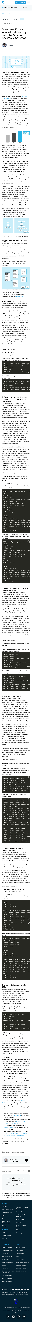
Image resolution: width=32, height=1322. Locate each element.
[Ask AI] (12, 23)
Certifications (20, 1259)
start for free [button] (20, 2)
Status (3, 1238)
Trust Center (5, 1259)
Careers (4, 1253)
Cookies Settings (6, 1310)
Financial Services (21, 1212)
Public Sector (19, 1222)
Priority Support (6, 1235)
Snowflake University (22, 1262)
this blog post (19, 296)
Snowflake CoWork (7, 1209)
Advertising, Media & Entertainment (22, 1208)
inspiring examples (9, 1127)
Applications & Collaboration (6, 1222)
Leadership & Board (7, 1250)
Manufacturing (20, 1219)
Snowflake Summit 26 (8, 1281)
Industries (19, 1204)
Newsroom (5, 1268)
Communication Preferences (19, 1309)
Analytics (4, 1215)
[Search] (13, 2)
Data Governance (21, 1271)
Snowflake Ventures (7, 1275)
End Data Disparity (7, 1278)
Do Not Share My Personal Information (20, 1310)
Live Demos (19, 1250)
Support (4, 1232)
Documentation (20, 1268)
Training (18, 1256)
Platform (4, 1206)
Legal (16, 1312)
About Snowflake (7, 1247)
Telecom (18, 1230)
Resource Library (20, 1247)
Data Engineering (7, 1212)
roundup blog (17, 1115)
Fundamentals (20, 1253)
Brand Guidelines (7, 1262)
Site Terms (8, 1309)
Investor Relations (7, 1256)
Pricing (4, 1226)
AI (2, 1218)
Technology (19, 1233)
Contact (4, 1265)
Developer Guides (21, 1265)
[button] (28, 2)
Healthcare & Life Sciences (21, 1215)
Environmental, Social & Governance (8, 1271)
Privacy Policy (26, 1307)
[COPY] (28, 362)
